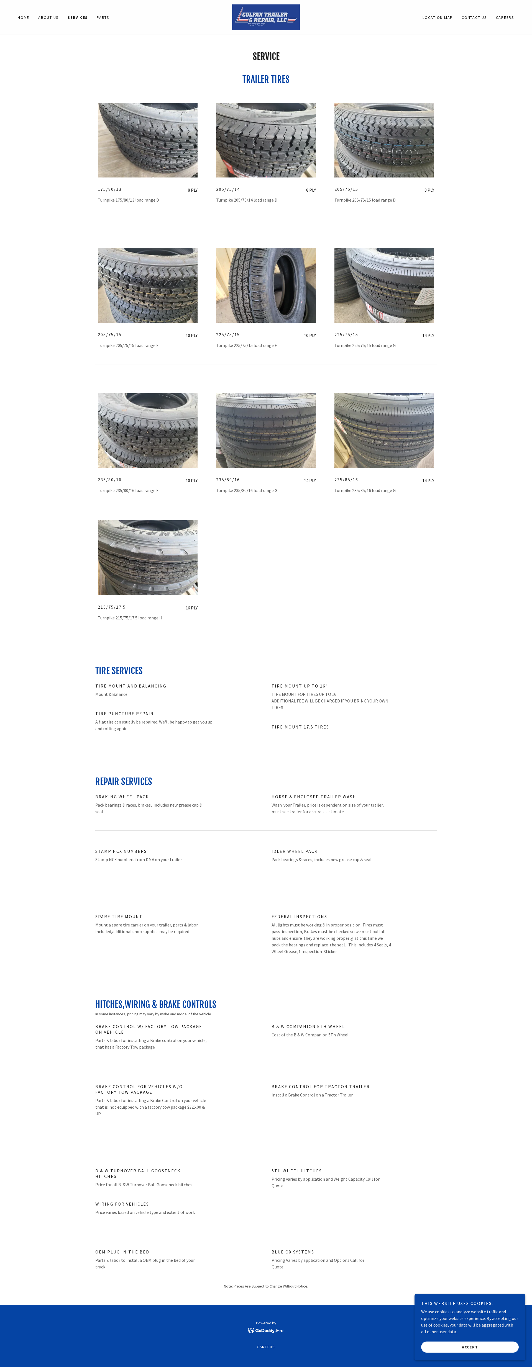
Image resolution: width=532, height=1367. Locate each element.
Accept (470, 1347)
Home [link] (23, 17)
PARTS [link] (103, 17)
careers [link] (505, 17)
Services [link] (78, 17)
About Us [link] (48, 17)
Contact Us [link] (474, 17)
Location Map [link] (438, 17)
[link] (266, 16)
